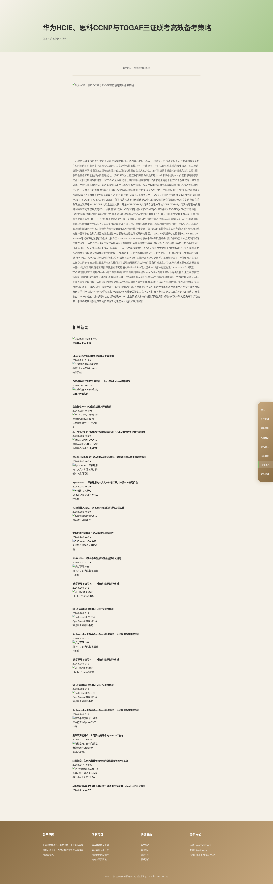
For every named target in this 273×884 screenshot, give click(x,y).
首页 (263, 410)
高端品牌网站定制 (100, 845)
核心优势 (265, 455)
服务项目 (265, 428)
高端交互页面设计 (100, 859)
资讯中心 (265, 464)
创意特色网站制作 (100, 854)
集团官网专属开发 (100, 849)
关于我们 (265, 419)
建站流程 (265, 446)
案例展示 (265, 437)
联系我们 (265, 473)
